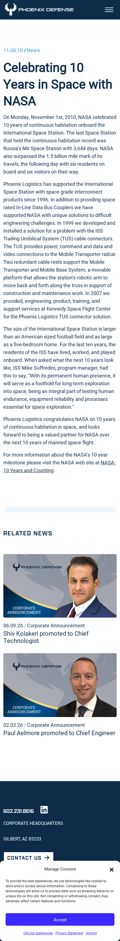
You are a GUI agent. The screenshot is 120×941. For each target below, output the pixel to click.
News (33, 50)
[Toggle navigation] (109, 9)
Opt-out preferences (38, 933)
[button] (111, 869)
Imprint (91, 933)
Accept (60, 919)
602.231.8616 (18, 811)
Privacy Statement (69, 933)
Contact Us (24, 857)
